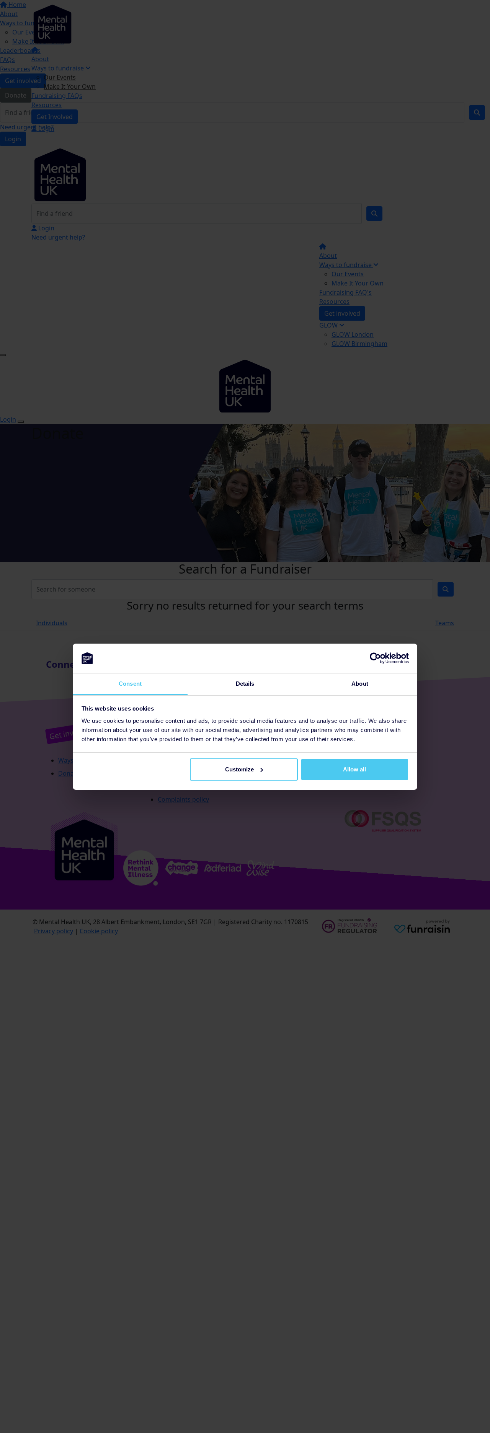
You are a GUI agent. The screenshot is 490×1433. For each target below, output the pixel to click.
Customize (239, 769)
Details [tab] (245, 683)
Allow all (354, 769)
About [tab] (359, 683)
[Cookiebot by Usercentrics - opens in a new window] (375, 658)
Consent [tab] (130, 683)
